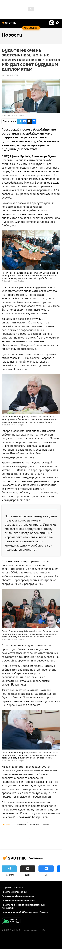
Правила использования (14, 891)
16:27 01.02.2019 (10, 75)
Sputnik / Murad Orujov (14, 115)
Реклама (43, 912)
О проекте (7, 887)
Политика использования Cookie (18, 900)
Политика (34, 824)
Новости (6, 824)
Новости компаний (11, 912)
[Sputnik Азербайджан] (9, 24)
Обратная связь (30, 912)
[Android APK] (11, 921)
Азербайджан (20, 824)
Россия (45, 824)
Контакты (18, 887)
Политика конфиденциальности (18, 896)
